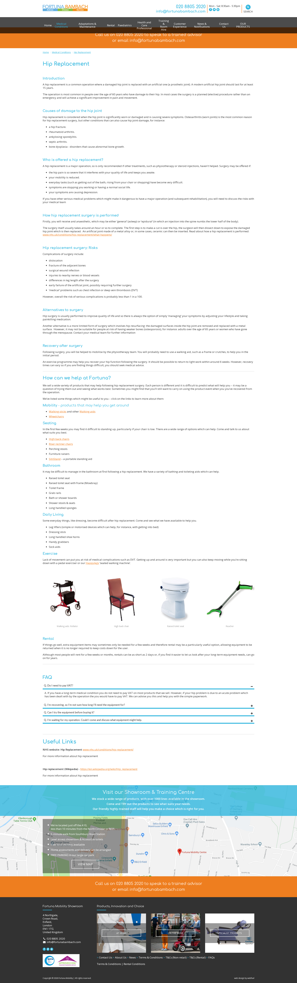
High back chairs (59, 439)
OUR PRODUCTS (243, 25)
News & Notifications (202, 25)
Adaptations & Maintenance (87, 25)
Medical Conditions (61, 25)
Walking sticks (57, 411)
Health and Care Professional (144, 25)
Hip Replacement (82, 52)
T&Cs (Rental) (196, 957)
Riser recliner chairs (61, 444)
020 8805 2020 (191, 7)
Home (48, 25)
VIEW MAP (85, 864)
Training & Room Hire (163, 25)
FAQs (210, 957)
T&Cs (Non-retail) (175, 957)
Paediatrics (125, 25)
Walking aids (87, 411)
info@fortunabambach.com (181, 11)
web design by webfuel (244, 978)
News (131, 957)
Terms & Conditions (149, 957)
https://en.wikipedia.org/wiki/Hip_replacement (108, 769)
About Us (119, 957)
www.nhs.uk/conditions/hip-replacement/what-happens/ (77, 234)
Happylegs (92, 563)
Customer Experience (180, 25)
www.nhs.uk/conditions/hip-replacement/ (108, 749)
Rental (111, 25)
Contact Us (223, 25)
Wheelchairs (56, 416)
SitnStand (55, 459)
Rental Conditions (134, 964)
